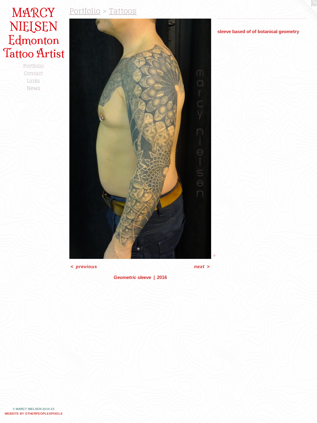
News (33, 88)
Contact (33, 73)
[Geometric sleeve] (140, 139)
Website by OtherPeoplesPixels (34, 413)
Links (33, 81)
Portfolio (33, 66)
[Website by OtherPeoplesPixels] (304, 12)
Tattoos (123, 11)
